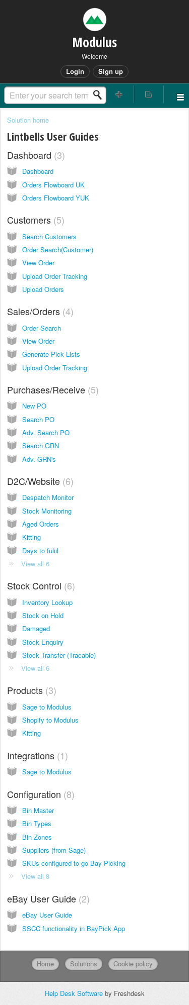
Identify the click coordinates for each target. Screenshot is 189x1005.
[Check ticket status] (148, 94)
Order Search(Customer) (57, 249)
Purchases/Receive (51, 389)
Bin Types (36, 823)
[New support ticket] (119, 94)
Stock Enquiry (43, 642)
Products (30, 689)
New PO (34, 406)
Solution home (28, 120)
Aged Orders (40, 524)
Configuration (39, 793)
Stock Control (39, 585)
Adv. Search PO (46, 432)
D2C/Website (39, 480)
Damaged (36, 628)
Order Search (41, 328)
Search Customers (49, 236)
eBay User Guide (47, 898)
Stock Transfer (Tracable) (59, 655)
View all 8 (35, 876)
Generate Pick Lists (51, 354)
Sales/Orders (39, 311)
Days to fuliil (40, 550)
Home (45, 963)
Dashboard (34, 154)
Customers (34, 219)
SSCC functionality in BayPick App (73, 928)
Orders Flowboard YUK (55, 198)
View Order (38, 262)
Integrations (36, 755)
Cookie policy (133, 963)
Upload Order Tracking (54, 276)
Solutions (83, 963)
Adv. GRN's (39, 459)
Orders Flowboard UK (53, 184)
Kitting (31, 537)
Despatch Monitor (48, 497)
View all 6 (35, 563)
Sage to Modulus (47, 707)
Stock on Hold (43, 615)
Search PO (38, 419)
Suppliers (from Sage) (54, 850)
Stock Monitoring (47, 511)
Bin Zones (37, 837)
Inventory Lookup (47, 602)
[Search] (100, 95)
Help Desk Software (75, 993)
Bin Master (38, 810)
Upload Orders (43, 289)
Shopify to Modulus (50, 720)
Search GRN (40, 445)
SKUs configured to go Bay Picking (73, 863)
